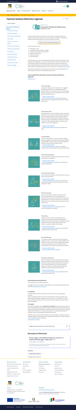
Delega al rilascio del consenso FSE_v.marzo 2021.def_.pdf (41, 326)
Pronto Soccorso (42, 368)
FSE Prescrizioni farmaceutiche (13, 36)
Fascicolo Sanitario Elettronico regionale (12, 27)
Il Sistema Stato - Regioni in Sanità (13, 374)
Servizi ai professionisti (27, 370)
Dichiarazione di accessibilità (28, 407)
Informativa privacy (10, 407)
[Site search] (67, 6)
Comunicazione (58, 362)
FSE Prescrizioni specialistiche (13, 49)
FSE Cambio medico (11, 59)
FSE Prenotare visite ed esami (13, 46)
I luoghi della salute (42, 370)
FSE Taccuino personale (12, 33)
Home (8, 15)
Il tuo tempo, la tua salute (12, 62)
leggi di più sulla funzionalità (48, 96)
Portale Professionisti (27, 372)
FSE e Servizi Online (14, 15)
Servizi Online (25, 364)
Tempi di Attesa (26, 366)
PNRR (24, 368)
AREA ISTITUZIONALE (11, 362)
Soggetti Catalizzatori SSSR (12, 372)
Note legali (18, 407)
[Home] (17, 6)
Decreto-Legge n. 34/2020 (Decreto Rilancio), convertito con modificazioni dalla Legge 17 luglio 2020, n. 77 (46, 339)
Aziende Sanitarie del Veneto (12, 366)
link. (47, 282)
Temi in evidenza (27, 362)
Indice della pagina (11, 23)
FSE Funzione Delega (11, 65)
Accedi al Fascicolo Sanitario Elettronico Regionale (48, 42)
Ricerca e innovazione (59, 374)
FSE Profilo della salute (12, 54)
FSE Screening (10, 51)
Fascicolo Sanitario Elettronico (46, 364)
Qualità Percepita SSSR (59, 370)
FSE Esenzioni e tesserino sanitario (12, 42)
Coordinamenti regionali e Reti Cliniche (12, 369)
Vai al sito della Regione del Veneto (12, 1)
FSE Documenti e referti (12, 30)
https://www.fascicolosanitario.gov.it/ (38, 286)
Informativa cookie (39, 407)
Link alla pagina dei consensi (34, 319)
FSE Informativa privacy (12, 57)
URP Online (57, 366)
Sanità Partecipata (58, 368)
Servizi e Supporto (43, 362)
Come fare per (41, 372)
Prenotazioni (41, 366)
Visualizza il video (31, 79)
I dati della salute (58, 372)
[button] (62, 1)
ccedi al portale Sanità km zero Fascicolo (51, 249)
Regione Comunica (58, 364)
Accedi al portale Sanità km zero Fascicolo (51, 98)
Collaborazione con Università (12, 376)
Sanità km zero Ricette (65, 66)
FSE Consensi (10, 39)
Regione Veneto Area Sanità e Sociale (14, 364)
